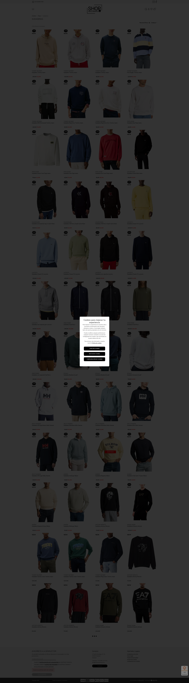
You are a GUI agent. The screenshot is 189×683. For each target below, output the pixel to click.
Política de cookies (97, 343)
